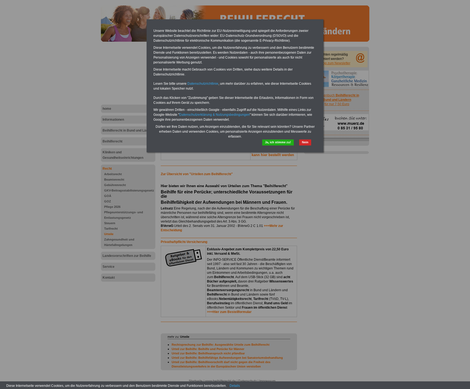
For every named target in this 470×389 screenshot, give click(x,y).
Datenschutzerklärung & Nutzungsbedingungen (214, 115)
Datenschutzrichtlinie (202, 84)
